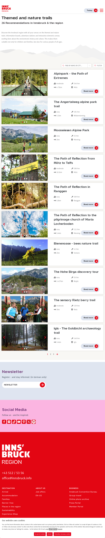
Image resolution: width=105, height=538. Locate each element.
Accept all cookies (40, 534)
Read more (88, 91)
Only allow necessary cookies (62, 534)
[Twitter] (29, 422)
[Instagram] (9, 422)
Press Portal (75, 503)
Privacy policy (53, 529)
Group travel (75, 495)
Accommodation (10, 495)
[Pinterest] (24, 422)
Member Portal (76, 506)
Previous (4, 82)
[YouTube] (19, 422)
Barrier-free (7, 503)
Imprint (60, 529)
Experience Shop (10, 514)
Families (6, 499)
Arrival (5, 492)
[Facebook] (4, 422)
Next (44, 82)
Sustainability (8, 510)
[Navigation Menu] (101, 10)
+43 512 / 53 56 (13, 473)
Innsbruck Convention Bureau (83, 492)
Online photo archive (79, 499)
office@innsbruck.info (17, 478)
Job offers (40, 492)
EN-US (39, 495)
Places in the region (11, 506)
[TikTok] (14, 422)
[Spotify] (34, 422)
